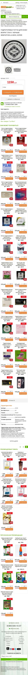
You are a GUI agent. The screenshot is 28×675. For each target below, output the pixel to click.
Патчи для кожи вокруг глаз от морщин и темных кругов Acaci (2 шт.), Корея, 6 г (21, 372)
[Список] (20, 447)
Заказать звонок (21, 8)
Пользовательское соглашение (14, 661)
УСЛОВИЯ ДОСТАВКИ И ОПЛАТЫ (12, 106)
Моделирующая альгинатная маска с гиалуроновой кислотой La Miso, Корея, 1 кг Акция (7, 481)
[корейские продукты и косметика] (1, 5)
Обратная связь (14, 628)
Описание (4, 400)
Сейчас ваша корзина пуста (11, 13)
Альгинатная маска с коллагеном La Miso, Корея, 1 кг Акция (20, 480)
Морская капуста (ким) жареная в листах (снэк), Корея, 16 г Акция (7, 567)
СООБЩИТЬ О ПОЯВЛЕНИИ (12, 92)
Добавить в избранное (13, 99)
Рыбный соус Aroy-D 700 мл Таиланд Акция (21, 538)
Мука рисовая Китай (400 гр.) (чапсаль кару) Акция (6, 539)
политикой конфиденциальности (8, 669)
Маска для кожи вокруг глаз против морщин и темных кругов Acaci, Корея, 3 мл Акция (21, 238)
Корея (16, 412)
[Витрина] (26, 447)
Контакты (5, 2)
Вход (18, 2)
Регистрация (23, 2)
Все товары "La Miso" (8, 121)
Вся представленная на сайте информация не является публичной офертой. (14, 632)
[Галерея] (23, 447)
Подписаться (14, 659)
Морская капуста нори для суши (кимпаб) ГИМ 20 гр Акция (7, 593)
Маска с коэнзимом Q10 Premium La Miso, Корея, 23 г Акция (7, 507)
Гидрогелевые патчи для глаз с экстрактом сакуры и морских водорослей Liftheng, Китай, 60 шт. (7, 265)
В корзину (9, 152)
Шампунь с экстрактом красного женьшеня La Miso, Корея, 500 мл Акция (20, 454)
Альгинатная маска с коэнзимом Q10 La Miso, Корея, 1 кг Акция (7, 454)
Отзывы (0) (12, 400)
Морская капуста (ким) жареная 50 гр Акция (21, 565)
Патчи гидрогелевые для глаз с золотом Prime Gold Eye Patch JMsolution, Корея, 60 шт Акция (7, 184)
